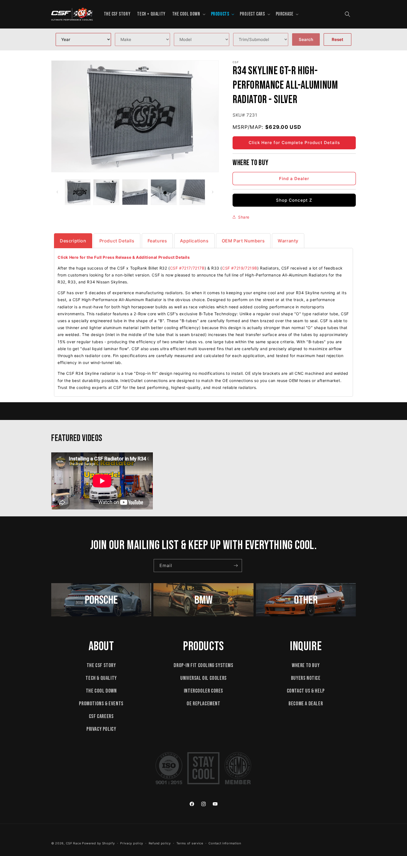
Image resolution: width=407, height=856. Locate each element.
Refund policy (160, 843)
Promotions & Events (101, 703)
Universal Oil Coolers (203, 678)
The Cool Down (101, 691)
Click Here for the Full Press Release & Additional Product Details (124, 257)
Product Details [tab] (117, 241)
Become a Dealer (305, 703)
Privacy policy (131, 843)
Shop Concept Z (294, 200)
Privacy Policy (101, 729)
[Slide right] (213, 192)
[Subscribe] (236, 565)
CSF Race (73, 843)
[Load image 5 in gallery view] (192, 192)
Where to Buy (306, 665)
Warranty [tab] (288, 241)
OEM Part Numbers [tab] (243, 241)
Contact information (224, 843)
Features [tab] (157, 241)
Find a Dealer (294, 178)
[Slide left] (57, 192)
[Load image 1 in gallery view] (78, 192)
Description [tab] (73, 241)
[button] (188, 13)
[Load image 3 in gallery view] (135, 192)
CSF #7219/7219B (239, 268)
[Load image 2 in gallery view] (106, 192)
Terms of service (189, 843)
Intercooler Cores (203, 691)
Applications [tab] (194, 241)
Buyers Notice (306, 678)
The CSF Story (101, 665)
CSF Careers (101, 716)
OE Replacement (203, 703)
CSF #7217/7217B (187, 268)
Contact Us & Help (306, 691)
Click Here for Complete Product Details (294, 142)
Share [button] (243, 216)
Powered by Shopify (98, 843)
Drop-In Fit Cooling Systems (203, 665)
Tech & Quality (101, 678)
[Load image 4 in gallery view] (163, 192)
